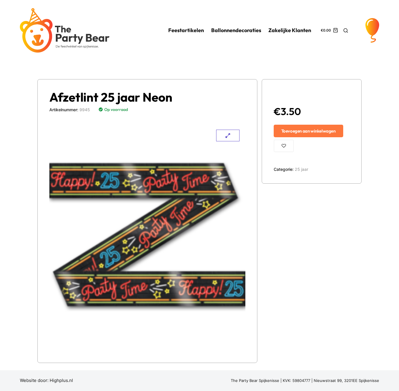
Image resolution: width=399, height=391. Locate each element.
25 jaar (301, 169)
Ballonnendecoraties (236, 30)
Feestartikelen (186, 30)
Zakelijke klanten (289, 30)
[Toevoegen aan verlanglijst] (284, 146)
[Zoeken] (346, 30)
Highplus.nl (61, 380)
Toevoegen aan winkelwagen (308, 131)
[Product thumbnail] (228, 135)
